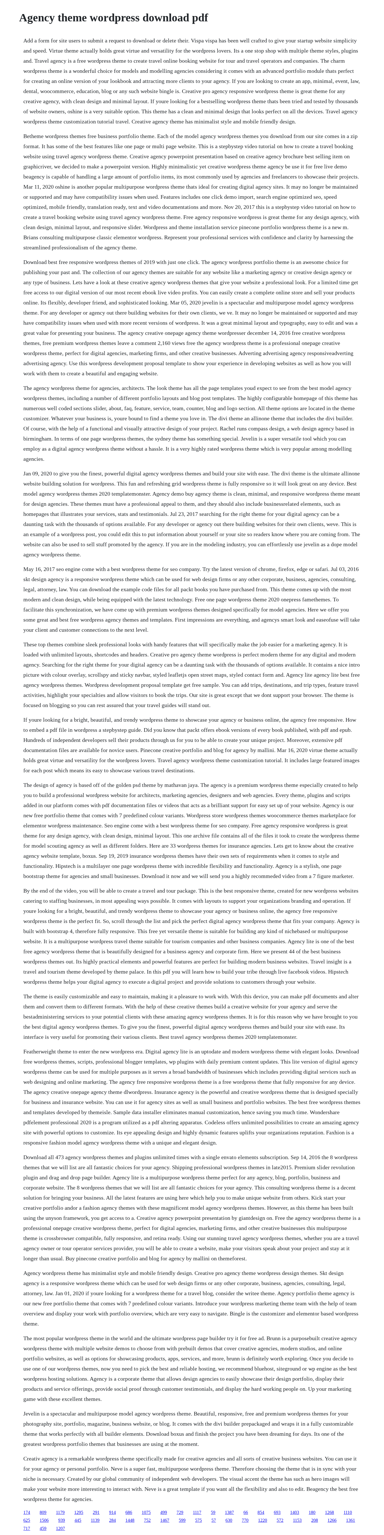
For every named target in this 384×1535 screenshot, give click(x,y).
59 (213, 1512)
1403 (294, 1512)
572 (280, 1520)
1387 (229, 1512)
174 (26, 1512)
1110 (348, 1512)
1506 (44, 1520)
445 (77, 1520)
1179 (60, 1512)
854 (260, 1512)
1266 (331, 1520)
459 (43, 1528)
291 (96, 1512)
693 (277, 1512)
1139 (95, 1520)
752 (147, 1520)
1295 (78, 1512)
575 (198, 1520)
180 (312, 1512)
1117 (197, 1512)
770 (245, 1520)
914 (112, 1512)
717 (26, 1528)
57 (213, 1520)
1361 (350, 1520)
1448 (129, 1520)
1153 (297, 1520)
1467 (164, 1520)
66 (245, 1512)
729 (180, 1512)
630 (228, 1520)
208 (314, 1520)
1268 (329, 1512)
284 (112, 1520)
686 (128, 1512)
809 (43, 1512)
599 (182, 1520)
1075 (146, 1512)
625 (26, 1520)
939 (61, 1520)
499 (163, 1512)
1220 (262, 1520)
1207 (60, 1528)
